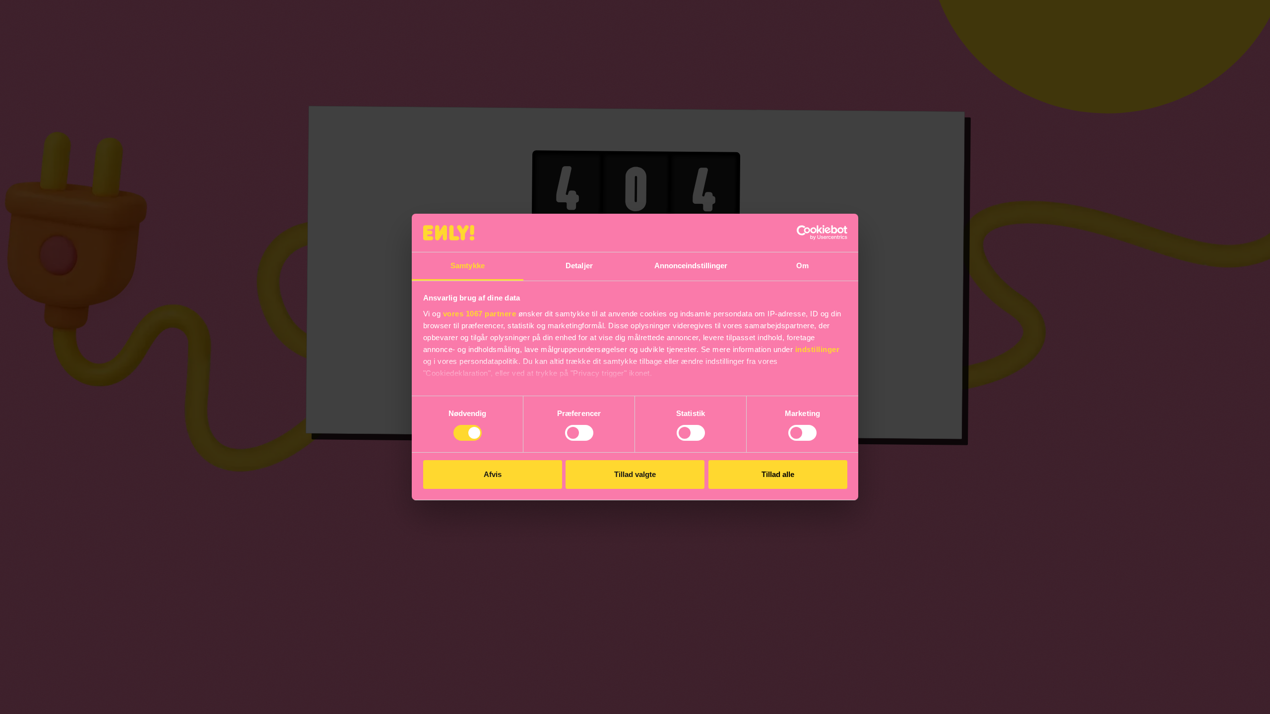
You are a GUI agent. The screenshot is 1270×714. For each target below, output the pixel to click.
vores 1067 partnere (479, 313)
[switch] (579, 433)
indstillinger (817, 349)
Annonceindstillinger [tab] (691, 265)
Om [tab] (802, 265)
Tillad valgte (635, 474)
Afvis (493, 474)
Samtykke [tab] (467, 265)
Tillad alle (778, 474)
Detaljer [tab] (579, 265)
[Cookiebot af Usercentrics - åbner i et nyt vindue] (804, 232)
